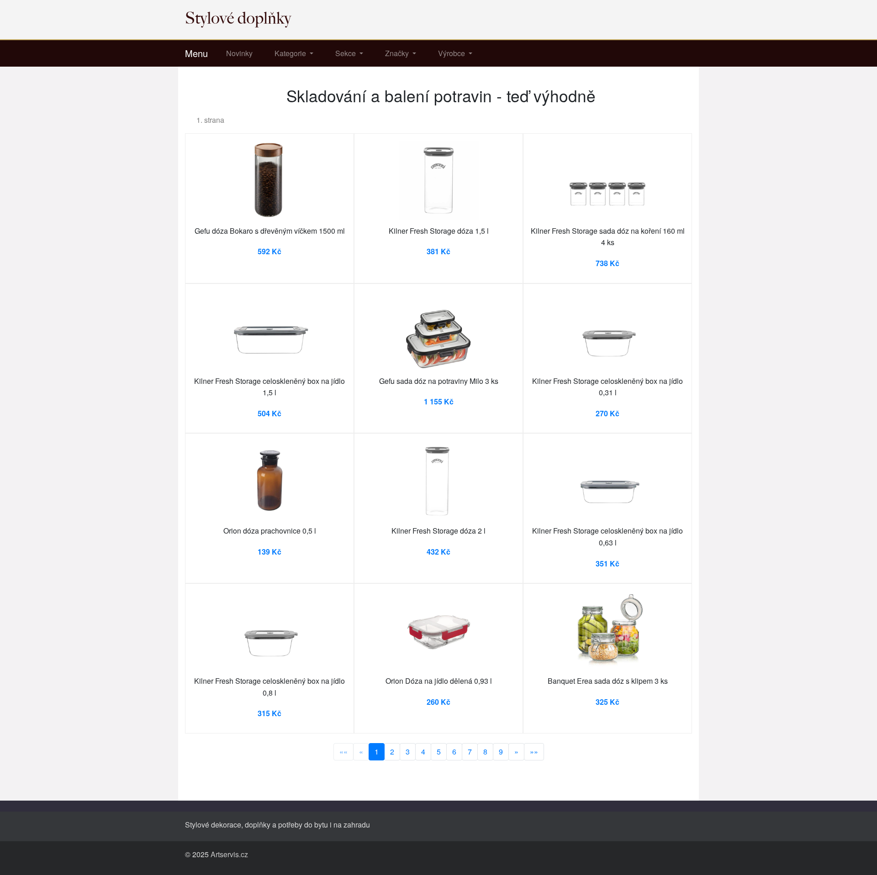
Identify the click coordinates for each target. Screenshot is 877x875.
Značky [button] (398, 53)
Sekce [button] (346, 53)
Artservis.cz (229, 854)
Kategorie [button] (291, 53)
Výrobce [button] (452, 53)
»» (534, 751)
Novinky (239, 53)
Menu (196, 53)
